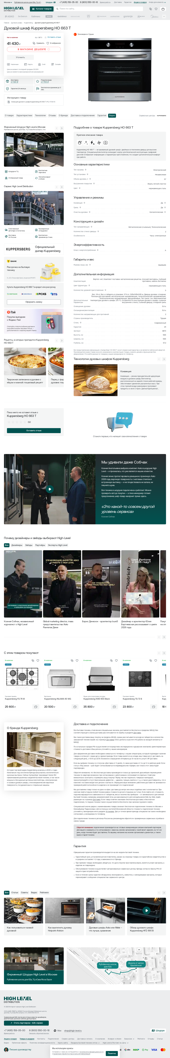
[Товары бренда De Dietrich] (22, 16)
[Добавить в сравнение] (32, 660)
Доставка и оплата (84, 1039)
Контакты (41, 1039)
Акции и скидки (140, 2)
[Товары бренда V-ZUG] (88, 16)
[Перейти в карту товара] (22, 679)
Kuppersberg (28, 23)
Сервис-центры (68, 1039)
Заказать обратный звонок (39, 1033)
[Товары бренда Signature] (75, 16)
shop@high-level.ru (73, 1031)
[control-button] (164, 359)
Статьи (14, 893)
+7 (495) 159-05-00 (68, 2)
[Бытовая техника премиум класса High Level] (14, 8)
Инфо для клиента (156, 2)
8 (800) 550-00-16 (89, 2)
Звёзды (28, 545)
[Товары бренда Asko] (9, 16)
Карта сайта (63, 1043)
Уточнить (20, 58)
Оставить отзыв (33, 431)
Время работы (105, 2)
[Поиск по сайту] (99, 8)
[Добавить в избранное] (37, 660)
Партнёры (40, 545)
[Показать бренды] (164, 16)
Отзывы (151, 1039)
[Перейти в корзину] (163, 9)
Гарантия (127, 2)
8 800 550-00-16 (33, 1013)
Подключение (53, 1039)
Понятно (112, 1054)
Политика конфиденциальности (42, 1043)
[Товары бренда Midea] (154, 16)
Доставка (118, 2)
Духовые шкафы (16, 23)
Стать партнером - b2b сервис (28, 1023)
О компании (100, 1039)
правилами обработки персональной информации (71, 1054)
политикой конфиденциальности (92, 1052)
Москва (7, 2)
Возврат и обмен (114, 1039)
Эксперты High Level (57, 545)
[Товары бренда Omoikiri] (101, 16)
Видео (34, 893)
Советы (24, 893)
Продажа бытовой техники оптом (84, 1043)
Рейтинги (44, 893)
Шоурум (49, 2)
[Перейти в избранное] (156, 8)
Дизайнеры (16, 545)
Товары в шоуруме (27, 1039)
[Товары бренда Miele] (49, 16)
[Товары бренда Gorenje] (128, 16)
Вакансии (128, 1039)
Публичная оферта (19, 1043)
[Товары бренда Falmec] (35, 16)
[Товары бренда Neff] (141, 16)
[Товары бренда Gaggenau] (62, 16)
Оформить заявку (34, 302)
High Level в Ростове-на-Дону (114, 1043)
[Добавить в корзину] (35, 706)
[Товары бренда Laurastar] (114, 16)
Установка (110, 812)
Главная (6, 23)
